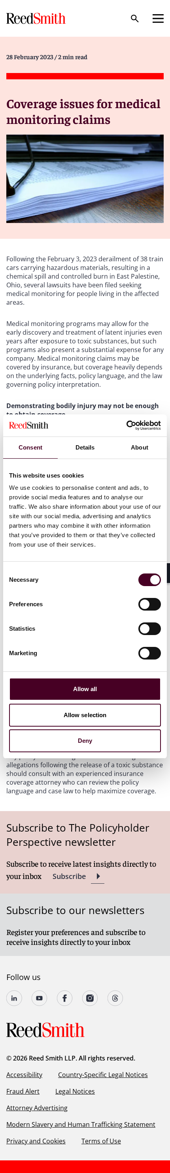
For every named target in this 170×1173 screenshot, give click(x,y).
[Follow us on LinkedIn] (14, 998)
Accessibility (24, 1074)
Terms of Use (101, 1141)
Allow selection (85, 715)
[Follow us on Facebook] (65, 998)
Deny (85, 740)
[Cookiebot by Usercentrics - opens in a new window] (126, 425)
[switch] (149, 604)
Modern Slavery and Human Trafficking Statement (80, 1124)
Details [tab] (85, 447)
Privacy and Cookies (36, 1141)
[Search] (135, 18)
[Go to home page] (36, 18)
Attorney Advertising (37, 1108)
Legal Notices (75, 1091)
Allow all (85, 689)
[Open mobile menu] (158, 18)
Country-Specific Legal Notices (103, 1074)
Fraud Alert (23, 1091)
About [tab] (139, 447)
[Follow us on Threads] (115, 998)
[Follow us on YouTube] (39, 998)
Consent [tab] (30, 447)
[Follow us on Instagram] (90, 998)
